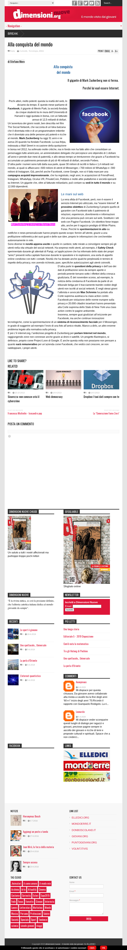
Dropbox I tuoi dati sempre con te (101, 396)
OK (103, 947)
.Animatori (16, 883)
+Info (91, 947)
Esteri (36, 895)
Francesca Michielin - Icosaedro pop (25, 413)
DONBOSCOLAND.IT (84, 830)
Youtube (91, 3)
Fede (13, 901)
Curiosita (26, 895)
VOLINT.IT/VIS (80, 848)
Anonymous (81, 682)
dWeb (41, 51)
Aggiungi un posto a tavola (35, 832)
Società (14, 920)
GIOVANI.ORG (80, 836)
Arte (23, 889)
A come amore (30, 883)
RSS (97, 3)
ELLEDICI (91, 944)
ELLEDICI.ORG (80, 817)
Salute (46, 914)
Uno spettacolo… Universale (33, 645)
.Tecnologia (33, 51)
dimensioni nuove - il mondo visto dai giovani (64, 944)
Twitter (85, 3)
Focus (20, 901)
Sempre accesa (30, 862)
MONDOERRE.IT (81, 824)
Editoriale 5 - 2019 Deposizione (78, 636)
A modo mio (45, 883)
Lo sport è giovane (28, 630)
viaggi (39, 926)
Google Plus (80, 3)
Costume (15, 895)
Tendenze (43, 920)
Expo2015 (45, 895)
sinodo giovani (27, 926)
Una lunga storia (71, 629)
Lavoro (14, 907)
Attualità (32, 889)
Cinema (42, 889)
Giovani (39, 901)
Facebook (74, 3)
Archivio (15, 889)
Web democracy (54, 396)
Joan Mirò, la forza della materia (38, 847)
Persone (24, 914)
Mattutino (37, 907)
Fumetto (29, 901)
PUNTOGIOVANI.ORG (84, 842)
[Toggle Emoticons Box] (9, 436)
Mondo (48, 907)
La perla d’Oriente (28, 660)
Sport (33, 920)
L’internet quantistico (30, 676)
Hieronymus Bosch (31, 816)
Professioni (35, 914)
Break (13, 33)
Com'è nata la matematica (76, 644)
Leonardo (80, 712)
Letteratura (25, 907)
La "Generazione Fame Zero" (106, 413)
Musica (14, 914)
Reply (12, 51)
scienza (14, 926)
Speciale (25, 920)
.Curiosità (23, 51)
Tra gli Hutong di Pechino (76, 651)
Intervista (49, 901)
